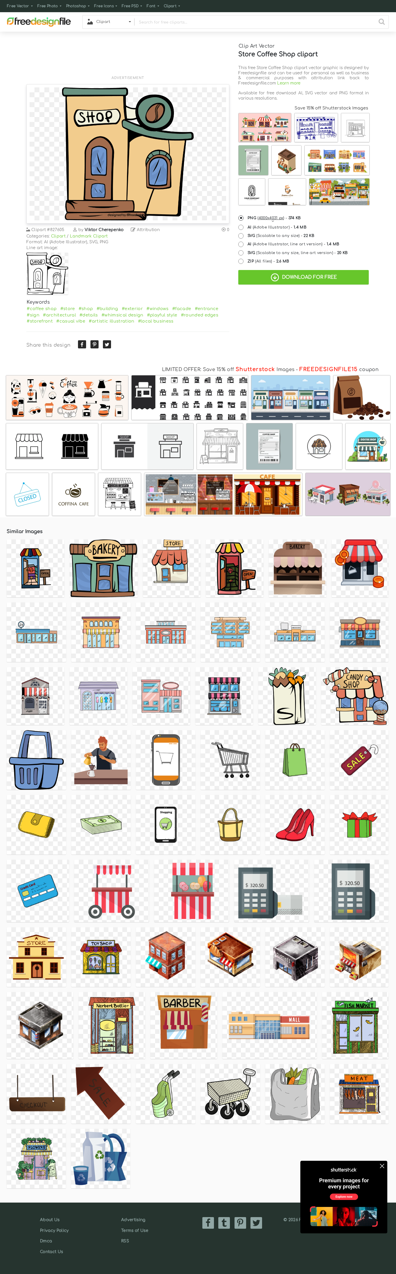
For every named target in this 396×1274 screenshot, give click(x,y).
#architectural (59, 315)
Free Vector (18, 6)
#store (67, 308)
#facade (181, 308)
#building (107, 308)
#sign (33, 315)
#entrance (207, 308)
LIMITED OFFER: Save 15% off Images (228, 369)
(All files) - (268, 261)
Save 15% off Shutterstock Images (331, 108)
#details (88, 315)
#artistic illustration (111, 321)
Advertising (133, 1220)
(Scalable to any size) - (281, 236)
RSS (125, 1241)
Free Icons (104, 6)
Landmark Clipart (89, 236)
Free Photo (47, 6)
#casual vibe (70, 321)
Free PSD (130, 6)
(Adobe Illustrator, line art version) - (293, 244)
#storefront (40, 321)
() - (274, 218)
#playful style (162, 315)
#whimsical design (122, 315)
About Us (50, 1220)
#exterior (132, 308)
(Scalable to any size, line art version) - (298, 253)
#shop (86, 308)
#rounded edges (199, 315)
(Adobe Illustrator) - (277, 227)
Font (151, 6)
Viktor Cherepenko (104, 230)
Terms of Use (134, 1230)
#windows (157, 308)
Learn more (288, 83)
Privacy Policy (54, 1230)
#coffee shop (42, 308)
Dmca (46, 1241)
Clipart (170, 6)
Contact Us (51, 1252)
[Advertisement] (127, 57)
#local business (156, 321)
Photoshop (76, 6)
